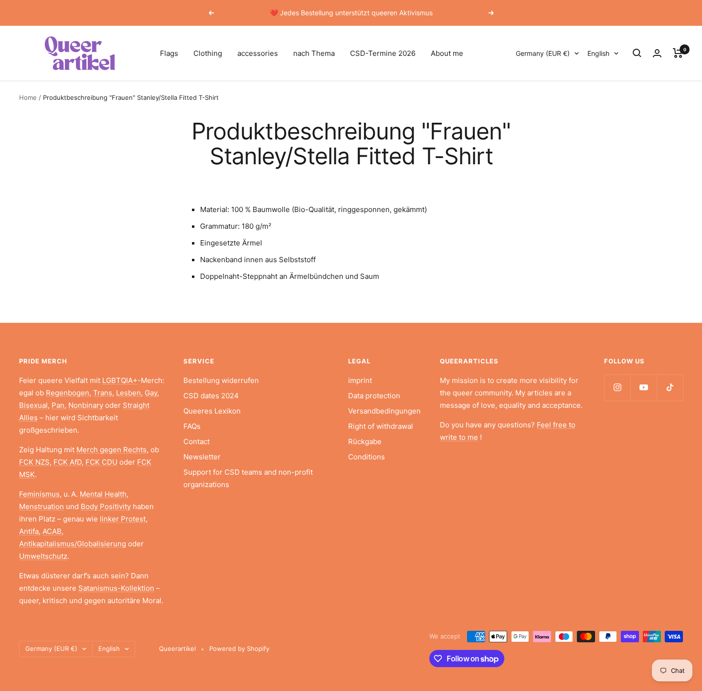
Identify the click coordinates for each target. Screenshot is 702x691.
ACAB (52, 531)
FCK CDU (101, 462)
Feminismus (39, 494)
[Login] (657, 53)
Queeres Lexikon (212, 410)
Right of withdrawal (380, 426)
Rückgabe (365, 441)
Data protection (374, 395)
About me (447, 53)
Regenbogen (67, 392)
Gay (151, 392)
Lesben (128, 392)
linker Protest (123, 518)
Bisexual (33, 405)
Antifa (29, 531)
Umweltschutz (43, 556)
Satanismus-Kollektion (116, 588)
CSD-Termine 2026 (382, 53)
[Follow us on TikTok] (670, 387)
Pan (58, 405)
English (598, 53)
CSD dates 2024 (211, 395)
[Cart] (678, 53)
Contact (196, 441)
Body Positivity (106, 506)
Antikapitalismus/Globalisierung (72, 543)
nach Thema (314, 53)
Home (28, 97)
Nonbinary (85, 405)
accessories (257, 53)
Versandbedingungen (384, 410)
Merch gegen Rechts (111, 449)
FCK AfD (67, 462)
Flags (169, 53)
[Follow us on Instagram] (617, 387)
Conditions (366, 456)
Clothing (207, 53)
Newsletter (202, 456)
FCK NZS (34, 462)
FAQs (192, 426)
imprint (360, 380)
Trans (102, 392)
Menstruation (41, 506)
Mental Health (103, 494)
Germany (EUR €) (543, 53)
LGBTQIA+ (120, 380)
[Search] (637, 53)
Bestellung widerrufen (221, 380)
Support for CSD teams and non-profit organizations (248, 478)
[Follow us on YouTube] (643, 387)
